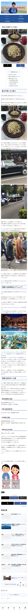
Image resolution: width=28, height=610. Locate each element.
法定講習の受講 (13, 83)
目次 (12, 72)
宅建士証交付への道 (13, 78)
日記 (3, 492)
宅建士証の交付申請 (14, 85)
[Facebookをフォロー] (20, 503)
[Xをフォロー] (7, 503)
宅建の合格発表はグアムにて (14, 76)
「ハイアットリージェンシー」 (13, 307)
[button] (22, 497)
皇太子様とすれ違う (13, 74)
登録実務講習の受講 (14, 80)
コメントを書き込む (14, 594)
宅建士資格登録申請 (14, 82)
